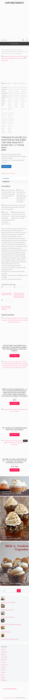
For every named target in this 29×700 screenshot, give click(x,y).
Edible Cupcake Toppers (11, 50)
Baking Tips (4, 652)
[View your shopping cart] (23, 40)
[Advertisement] (14, 22)
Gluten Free (4, 665)
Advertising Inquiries (20, 697)
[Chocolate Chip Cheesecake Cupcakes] (3, 621)
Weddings (3, 680)
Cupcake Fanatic (14, 2)
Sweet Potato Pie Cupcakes (8, 602)
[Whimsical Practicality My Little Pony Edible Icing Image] (6, 302)
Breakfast (3, 654)
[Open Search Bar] (27, 40)
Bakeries (3, 649)
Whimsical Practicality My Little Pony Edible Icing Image (6, 308)
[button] (25, 58)
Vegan (2, 675)
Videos (3, 677)
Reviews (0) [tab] (6, 181)
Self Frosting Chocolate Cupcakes (10, 639)
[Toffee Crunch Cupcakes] (14, 539)
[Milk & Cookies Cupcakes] (14, 585)
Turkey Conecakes (5, 632)
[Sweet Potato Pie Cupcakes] (14, 495)
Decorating (4, 657)
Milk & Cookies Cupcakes (7, 617)
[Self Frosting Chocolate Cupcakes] (3, 636)
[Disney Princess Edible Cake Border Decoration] (6, 289)
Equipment (4, 659)
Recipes (3, 670)
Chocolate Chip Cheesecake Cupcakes (11, 624)
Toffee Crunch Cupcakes (7, 610)
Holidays (3, 667)
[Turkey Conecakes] (3, 628)
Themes (3, 672)
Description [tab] (6, 178)
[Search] (19, 590)
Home (3, 50)
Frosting (3, 662)
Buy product (6, 166)
